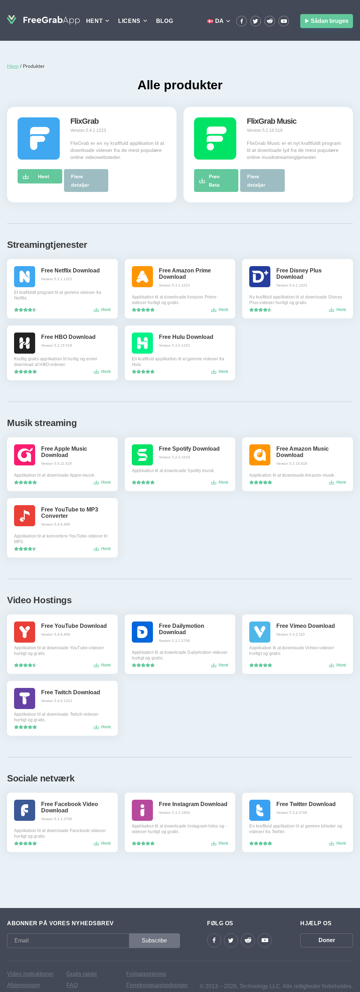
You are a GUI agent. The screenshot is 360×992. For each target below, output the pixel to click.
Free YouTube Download (74, 626)
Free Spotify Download (189, 449)
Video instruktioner (30, 974)
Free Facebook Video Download (69, 807)
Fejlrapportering (146, 974)
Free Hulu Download (186, 337)
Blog (164, 21)
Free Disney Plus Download (299, 274)
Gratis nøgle (81, 974)
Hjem (13, 66)
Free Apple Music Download (64, 452)
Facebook (241, 21)
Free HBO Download (68, 337)
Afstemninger (23, 985)
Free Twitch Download (70, 692)
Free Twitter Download (306, 804)
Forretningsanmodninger (153, 985)
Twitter (256, 21)
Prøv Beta (214, 181)
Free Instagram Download (193, 804)
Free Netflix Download (70, 270)
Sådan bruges (329, 21)
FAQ (72, 985)
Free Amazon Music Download (302, 452)
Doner (327, 940)
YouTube (284, 21)
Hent (43, 176)
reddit (270, 21)
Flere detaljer (80, 181)
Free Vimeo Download (305, 626)
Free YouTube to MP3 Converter (69, 513)
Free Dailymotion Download (181, 629)
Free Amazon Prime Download (185, 274)
